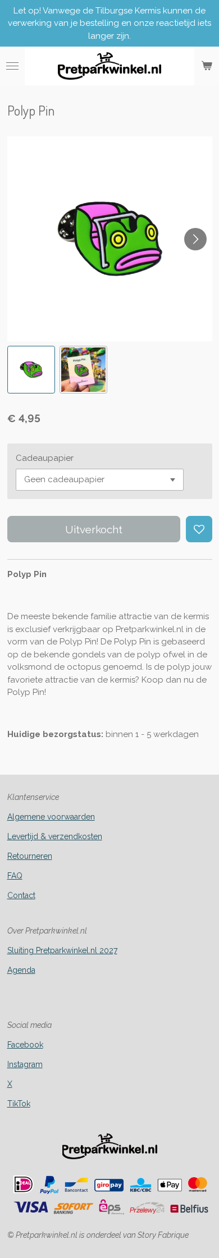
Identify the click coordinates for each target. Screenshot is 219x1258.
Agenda (21, 970)
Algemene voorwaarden (51, 816)
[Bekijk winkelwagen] (206, 66)
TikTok (18, 1103)
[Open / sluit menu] (12, 66)
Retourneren (29, 856)
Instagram (25, 1064)
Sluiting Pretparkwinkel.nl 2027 (62, 950)
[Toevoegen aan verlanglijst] (199, 529)
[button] (31, 370)
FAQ (14, 875)
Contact (21, 895)
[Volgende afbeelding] (195, 239)
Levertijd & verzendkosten (54, 836)
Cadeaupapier (45, 458)
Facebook (25, 1044)
